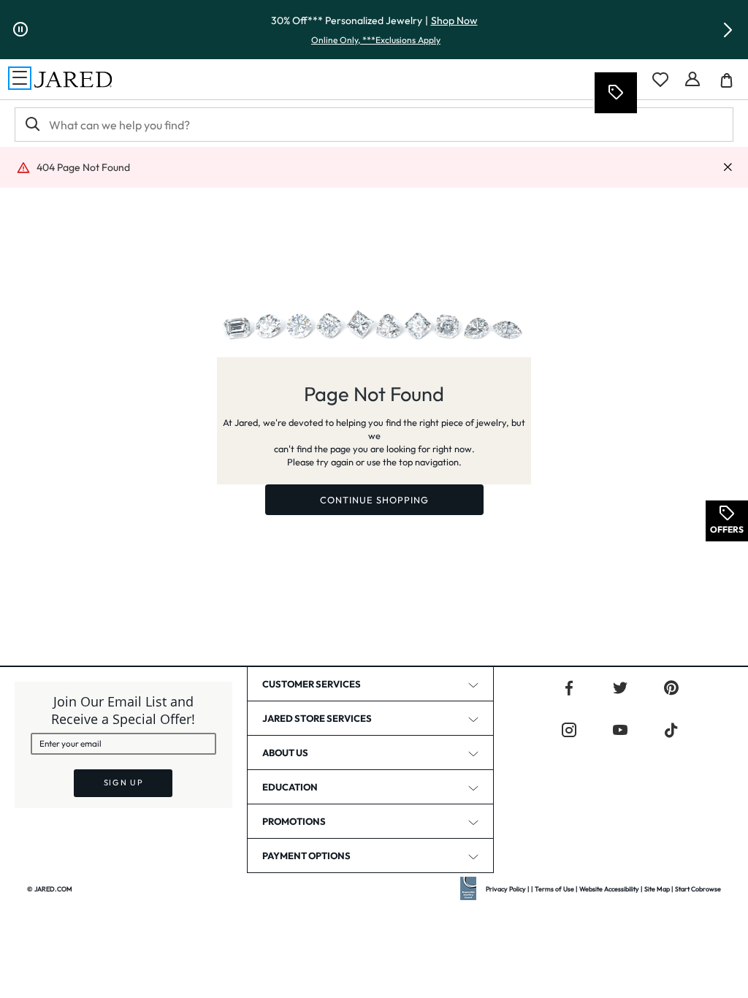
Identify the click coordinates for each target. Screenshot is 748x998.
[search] (31, 124)
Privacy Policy (506, 889)
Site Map (657, 889)
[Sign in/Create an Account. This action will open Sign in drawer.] (692, 79)
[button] (727, 30)
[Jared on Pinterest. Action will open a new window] (671, 688)
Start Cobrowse (698, 889)
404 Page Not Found (83, 167)
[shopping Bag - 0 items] (732, 85)
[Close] (727, 167)
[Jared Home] (73, 79)
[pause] (20, 30)
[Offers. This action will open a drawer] (615, 93)
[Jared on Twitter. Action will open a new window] (620, 688)
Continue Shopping (374, 500)
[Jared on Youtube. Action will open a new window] (620, 731)
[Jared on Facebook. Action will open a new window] (569, 688)
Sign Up (124, 782)
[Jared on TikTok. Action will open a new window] (671, 731)
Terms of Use (554, 889)
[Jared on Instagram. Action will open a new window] (569, 731)
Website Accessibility (609, 889)
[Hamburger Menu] (19, 78)
